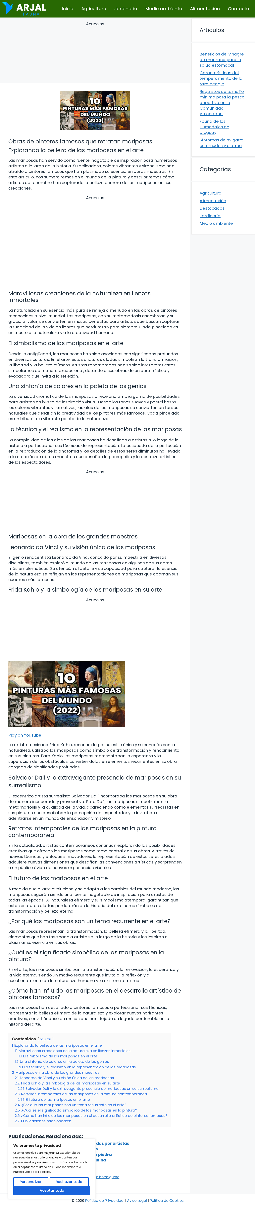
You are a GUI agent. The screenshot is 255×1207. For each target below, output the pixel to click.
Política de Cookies (167, 1200)
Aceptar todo (52, 1190)
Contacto (238, 9)
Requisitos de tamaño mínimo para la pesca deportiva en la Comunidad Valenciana (222, 103)
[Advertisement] (95, 53)
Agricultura (93, 9)
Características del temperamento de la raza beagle (221, 78)
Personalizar (31, 1181)
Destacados (212, 208)
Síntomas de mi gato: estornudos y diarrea (221, 142)
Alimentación (205, 9)
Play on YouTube (24, 735)
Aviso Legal (137, 1200)
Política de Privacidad (104, 1200)
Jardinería (125, 9)
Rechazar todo (69, 1181)
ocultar (45, 1039)
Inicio (67, 9)
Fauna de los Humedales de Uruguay (214, 127)
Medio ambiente (163, 9)
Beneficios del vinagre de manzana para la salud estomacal (222, 59)
